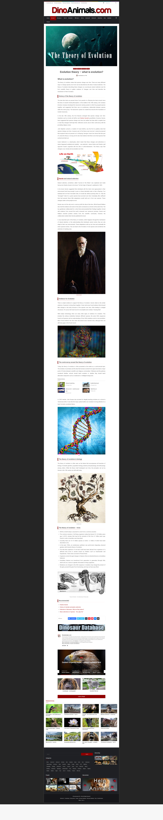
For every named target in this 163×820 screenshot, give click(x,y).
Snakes (48, 770)
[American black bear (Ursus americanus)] (90, 722)
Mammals (81, 766)
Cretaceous (87, 762)
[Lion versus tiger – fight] (51, 781)
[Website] (63, 645)
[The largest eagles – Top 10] (75, 788)
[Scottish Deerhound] (86, 384)
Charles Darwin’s (84, 118)
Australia (109, 18)
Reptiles (89, 768)
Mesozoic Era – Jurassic (51, 742)
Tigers (56, 770)
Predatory (79, 768)
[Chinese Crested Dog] (61, 384)
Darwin (61, 178)
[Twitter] (66, 645)
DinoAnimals (76, 796)
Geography (48, 766)
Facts (96, 798)
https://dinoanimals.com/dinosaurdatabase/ (70, 642)
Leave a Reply (81, 696)
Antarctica (100, 18)
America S (94, 18)
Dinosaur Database (57, 2)
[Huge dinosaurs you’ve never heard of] (98, 762)
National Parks (65, 768)
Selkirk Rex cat (93, 388)
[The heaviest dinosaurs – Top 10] (63, 788)
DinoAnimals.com (49, 2)
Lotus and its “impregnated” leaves (71, 728)
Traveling (68, 770)
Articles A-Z (62, 798)
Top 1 (60, 770)
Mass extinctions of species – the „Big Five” (71, 612)
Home (48, 18)
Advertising (67, 798)
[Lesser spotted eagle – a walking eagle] (54, 722)
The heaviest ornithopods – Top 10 (108, 742)
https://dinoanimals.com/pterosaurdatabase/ (71, 643)
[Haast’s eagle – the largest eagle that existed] (63, 781)
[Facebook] (64, 645)
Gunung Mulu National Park (70, 742)
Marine (86, 766)
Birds (79, 762)
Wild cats (77, 18)
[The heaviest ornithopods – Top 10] (109, 736)
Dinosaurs (59, 18)
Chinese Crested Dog (70, 383)
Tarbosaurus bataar (105, 728)
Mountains (53, 768)
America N (87, 18)
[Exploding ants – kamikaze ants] (98, 758)
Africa (82, 18)
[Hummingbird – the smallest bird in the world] (54, 708)
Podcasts (74, 768)
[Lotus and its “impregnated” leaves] (72, 722)
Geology (53, 766)
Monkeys (48, 768)
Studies (88, 68)
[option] (81, 662)
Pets (70, 768)
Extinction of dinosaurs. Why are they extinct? (72, 609)
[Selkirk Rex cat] (86, 390)
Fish (81, 764)
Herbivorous (59, 766)
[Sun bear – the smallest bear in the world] (90, 708)
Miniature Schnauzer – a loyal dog (108, 714)
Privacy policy (72, 798)
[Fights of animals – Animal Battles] (51, 788)
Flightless (85, 764)
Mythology (59, 768)
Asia (105, 18)
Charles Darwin (64, 604)
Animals (53, 18)
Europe (48, 21)
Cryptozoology (49, 764)
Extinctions (84, 68)
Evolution (79, 68)
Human (64, 766)
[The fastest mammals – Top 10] (72, 708)
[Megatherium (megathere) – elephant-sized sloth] (113, 758)
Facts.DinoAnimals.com (75, 2)
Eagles (69, 764)
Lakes (73, 766)
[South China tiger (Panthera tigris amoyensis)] (105, 762)
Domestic (70, 18)
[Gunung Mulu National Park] (72, 736)
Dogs (60, 764)
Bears (75, 762)
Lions (77, 766)
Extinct (77, 764)
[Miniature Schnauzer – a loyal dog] (109, 708)
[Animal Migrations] (105, 758)
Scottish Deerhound (94, 383)
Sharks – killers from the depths (81, 662)
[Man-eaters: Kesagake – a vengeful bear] (90, 736)
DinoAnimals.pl (84, 2)
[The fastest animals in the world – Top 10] (75, 781)
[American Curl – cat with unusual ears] (61, 390)
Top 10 (65, 18)
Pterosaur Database (66, 2)
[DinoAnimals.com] (81, 10)
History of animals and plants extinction (70, 607)
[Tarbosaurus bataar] (109, 722)
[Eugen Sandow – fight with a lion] (113, 762)
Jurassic (68, 766)
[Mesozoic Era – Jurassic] (54, 736)
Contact (77, 798)
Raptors (84, 768)
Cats (83, 762)
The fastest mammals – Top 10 (70, 714)
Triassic (73, 770)
